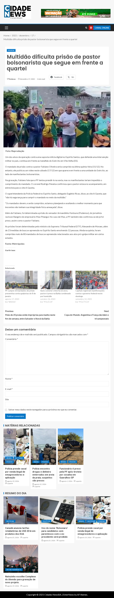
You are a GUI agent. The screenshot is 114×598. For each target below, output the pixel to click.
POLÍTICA (46, 521)
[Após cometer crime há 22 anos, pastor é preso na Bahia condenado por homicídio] (56, 280)
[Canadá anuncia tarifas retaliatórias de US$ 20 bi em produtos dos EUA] (20, 510)
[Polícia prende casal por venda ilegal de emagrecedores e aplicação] (16, 447)
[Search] (86, 27)
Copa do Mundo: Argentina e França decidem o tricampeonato (86, 315)
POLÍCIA (11, 50)
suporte (10, 483)
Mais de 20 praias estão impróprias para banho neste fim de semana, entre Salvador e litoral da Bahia (30, 315)
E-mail (9, 389)
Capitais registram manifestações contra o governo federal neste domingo (90, 293)
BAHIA (36, 462)
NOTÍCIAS (19, 458)
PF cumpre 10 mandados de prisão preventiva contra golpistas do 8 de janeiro (20, 293)
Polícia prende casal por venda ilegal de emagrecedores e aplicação (92, 531)
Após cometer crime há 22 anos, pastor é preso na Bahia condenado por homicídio (55, 293)
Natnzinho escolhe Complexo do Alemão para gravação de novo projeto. (20, 579)
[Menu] (6, 27)
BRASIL (9, 458)
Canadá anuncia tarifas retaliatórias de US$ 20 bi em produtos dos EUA (20, 531)
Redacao (12, 79)
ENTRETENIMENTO (14, 569)
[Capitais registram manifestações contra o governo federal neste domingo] (91, 280)
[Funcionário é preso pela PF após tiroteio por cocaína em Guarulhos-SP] (70, 447)
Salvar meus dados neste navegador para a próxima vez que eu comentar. (42, 409)
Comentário (11, 339)
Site (7, 399)
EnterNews (68, 594)
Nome (9, 378)
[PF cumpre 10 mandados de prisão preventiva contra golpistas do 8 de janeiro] (21, 280)
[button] (6, 27)
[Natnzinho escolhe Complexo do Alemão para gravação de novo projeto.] (20, 559)
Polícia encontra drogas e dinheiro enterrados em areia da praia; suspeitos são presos (43, 474)
